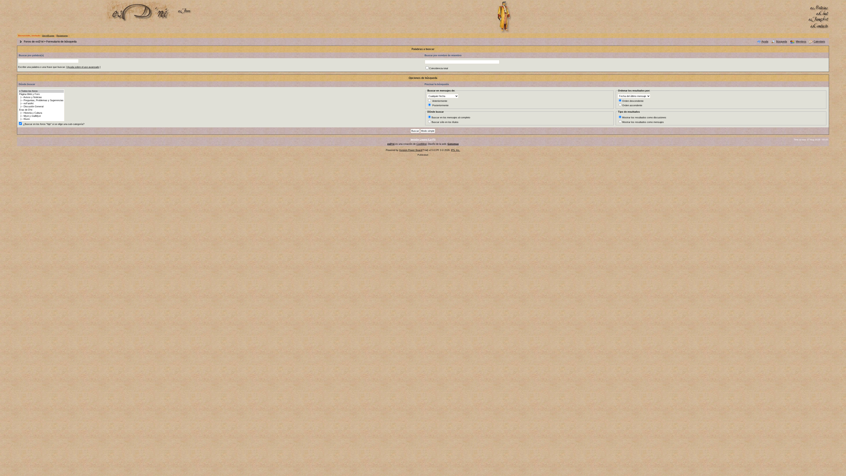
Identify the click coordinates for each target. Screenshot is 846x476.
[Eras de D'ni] (41, 110)
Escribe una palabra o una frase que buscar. (41, 67)
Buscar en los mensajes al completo (451, 117)
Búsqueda (781, 41)
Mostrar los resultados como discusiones (644, 117)
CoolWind (421, 144)
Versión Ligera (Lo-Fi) (423, 139)
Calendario (819, 41)
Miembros (801, 41)
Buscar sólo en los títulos (445, 122)
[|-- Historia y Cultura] (41, 113)
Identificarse (48, 35)
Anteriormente (439, 101)
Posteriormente (440, 105)
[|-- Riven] (41, 119)
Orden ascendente (632, 105)
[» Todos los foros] (41, 91)
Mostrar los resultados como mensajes (643, 122)
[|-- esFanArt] (41, 103)
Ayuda (764, 41)
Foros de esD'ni (33, 41)
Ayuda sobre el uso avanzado (83, 67)
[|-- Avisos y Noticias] (41, 97)
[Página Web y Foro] (41, 94)
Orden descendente (633, 101)
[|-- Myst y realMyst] (41, 116)
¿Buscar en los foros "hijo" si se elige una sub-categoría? (53, 124)
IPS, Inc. (455, 150)
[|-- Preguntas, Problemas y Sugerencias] (41, 100)
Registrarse (62, 35)
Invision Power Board (410, 150)
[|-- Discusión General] (41, 106)
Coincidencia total (438, 68)
